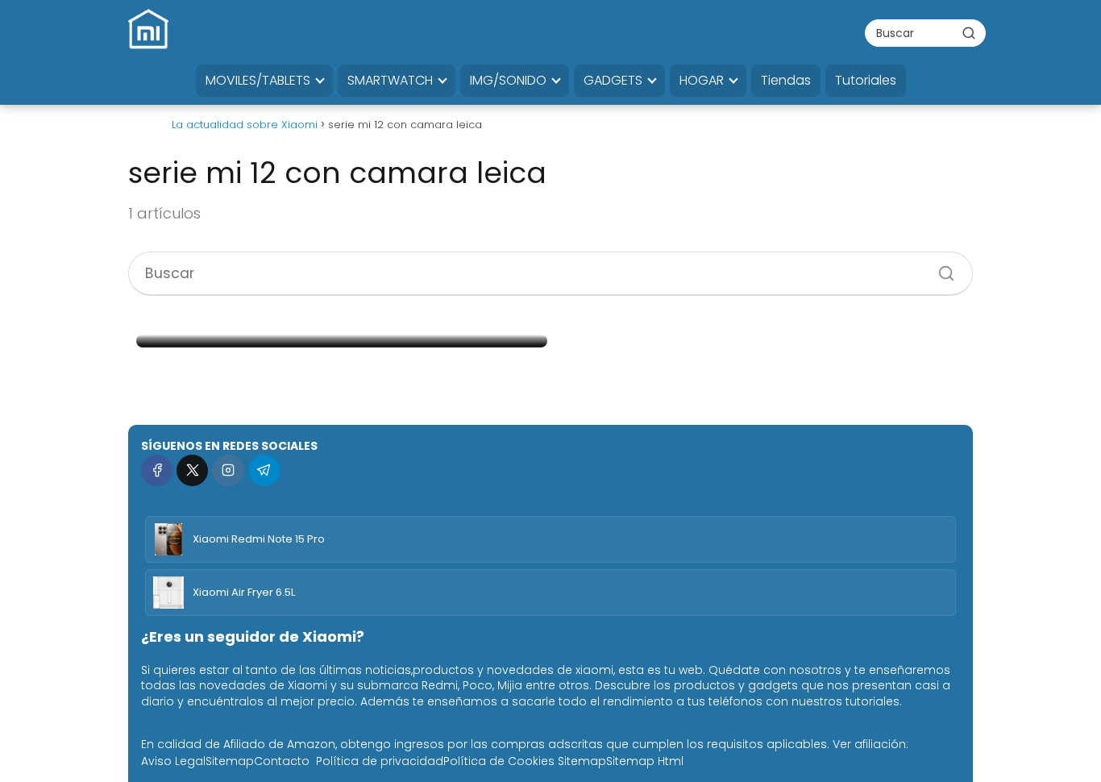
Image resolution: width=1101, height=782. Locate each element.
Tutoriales (865, 80)
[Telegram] (264, 470)
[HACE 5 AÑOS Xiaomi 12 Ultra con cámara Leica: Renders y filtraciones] (341, 341)
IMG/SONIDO (508, 80)
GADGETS (613, 80)
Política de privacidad (379, 761)
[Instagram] (227, 470)
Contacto (282, 761)
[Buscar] (969, 32)
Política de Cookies (499, 761)
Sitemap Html (644, 761)
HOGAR (701, 80)
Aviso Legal (173, 761)
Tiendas (786, 80)
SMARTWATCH (390, 80)
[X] (192, 470)
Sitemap (230, 761)
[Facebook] (156, 470)
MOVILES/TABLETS (258, 80)
